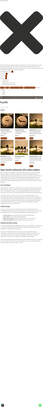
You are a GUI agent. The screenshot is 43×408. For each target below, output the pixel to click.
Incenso (4, 107)
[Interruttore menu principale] (42, 102)
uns (25, 98)
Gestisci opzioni (6, 79)
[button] (21, 33)
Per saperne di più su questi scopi (9, 84)
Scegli (31, 138)
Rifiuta (7, 87)
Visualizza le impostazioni (16, 87)
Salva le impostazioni (29, 87)
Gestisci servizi (5, 81)
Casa (1, 107)
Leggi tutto (4, 138)
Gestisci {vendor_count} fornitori (9, 83)
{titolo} (4, 90)
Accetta (2, 87)
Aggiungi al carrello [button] (20, 138)
